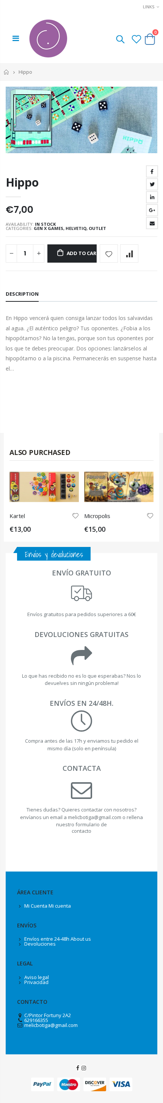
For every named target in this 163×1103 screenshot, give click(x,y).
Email (152, 223)
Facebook (152, 171)
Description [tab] (22, 293)
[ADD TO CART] (66, 484)
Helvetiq (76, 228)
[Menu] (16, 38)
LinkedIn (152, 197)
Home (6, 72)
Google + (152, 210)
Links (149, 7)
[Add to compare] (129, 253)
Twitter (152, 184)
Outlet (97, 228)
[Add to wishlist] (109, 253)
